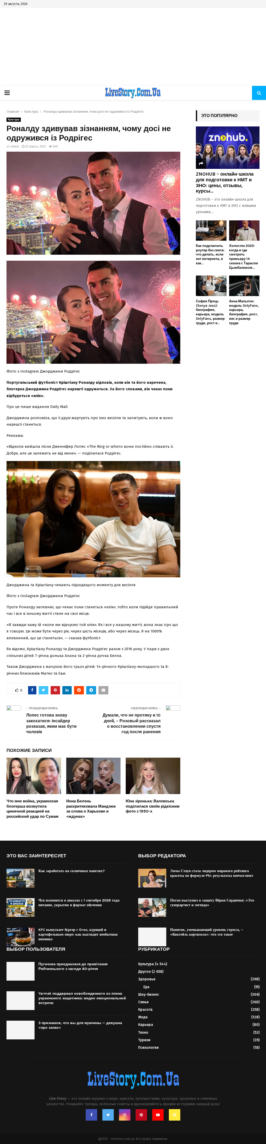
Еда (146, 987)
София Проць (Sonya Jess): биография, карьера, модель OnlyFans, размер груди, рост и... (210, 312)
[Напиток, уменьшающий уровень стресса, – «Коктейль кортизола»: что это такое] (152, 937)
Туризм (144, 1040)
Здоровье (146, 979)
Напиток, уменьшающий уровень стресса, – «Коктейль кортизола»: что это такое (206, 932)
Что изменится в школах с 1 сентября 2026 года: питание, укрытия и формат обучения (79, 902)
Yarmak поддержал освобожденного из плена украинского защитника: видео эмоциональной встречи (82, 998)
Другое (144, 971)
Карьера (145, 1024)
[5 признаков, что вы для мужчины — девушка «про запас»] (20, 1030)
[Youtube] (158, 1115)
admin (15, 146)
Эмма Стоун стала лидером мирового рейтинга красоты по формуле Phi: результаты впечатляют (211, 873)
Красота (145, 1009)
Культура (13, 119)
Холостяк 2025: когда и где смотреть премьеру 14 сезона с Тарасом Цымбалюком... (243, 257)
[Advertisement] (133, 46)
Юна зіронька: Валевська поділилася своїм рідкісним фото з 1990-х (152, 806)
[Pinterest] (141, 1115)
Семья (143, 1002)
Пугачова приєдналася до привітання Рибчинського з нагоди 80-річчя (73, 966)
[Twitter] (108, 1115)
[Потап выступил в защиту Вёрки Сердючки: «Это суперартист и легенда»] (152, 907)
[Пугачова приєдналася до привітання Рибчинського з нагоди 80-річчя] (20, 971)
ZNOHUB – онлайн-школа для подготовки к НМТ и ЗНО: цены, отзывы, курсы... (225, 182)
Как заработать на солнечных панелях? (71, 871)
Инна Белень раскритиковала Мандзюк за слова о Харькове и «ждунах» (91, 809)
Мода (143, 1017)
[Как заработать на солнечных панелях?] (20, 878)
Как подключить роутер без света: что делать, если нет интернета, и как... (210, 254)
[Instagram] (124, 1115)
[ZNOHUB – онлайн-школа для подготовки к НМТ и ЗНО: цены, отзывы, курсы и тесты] (228, 147)
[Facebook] (91, 1115)
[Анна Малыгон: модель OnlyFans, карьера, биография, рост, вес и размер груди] (244, 286)
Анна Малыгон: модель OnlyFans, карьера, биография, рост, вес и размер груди (244, 312)
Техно (143, 1032)
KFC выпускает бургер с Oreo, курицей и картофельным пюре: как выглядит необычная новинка (78, 934)
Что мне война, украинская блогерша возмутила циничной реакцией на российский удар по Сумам (32, 809)
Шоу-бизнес (148, 994)
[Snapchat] (174, 1115)
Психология (148, 1047)
